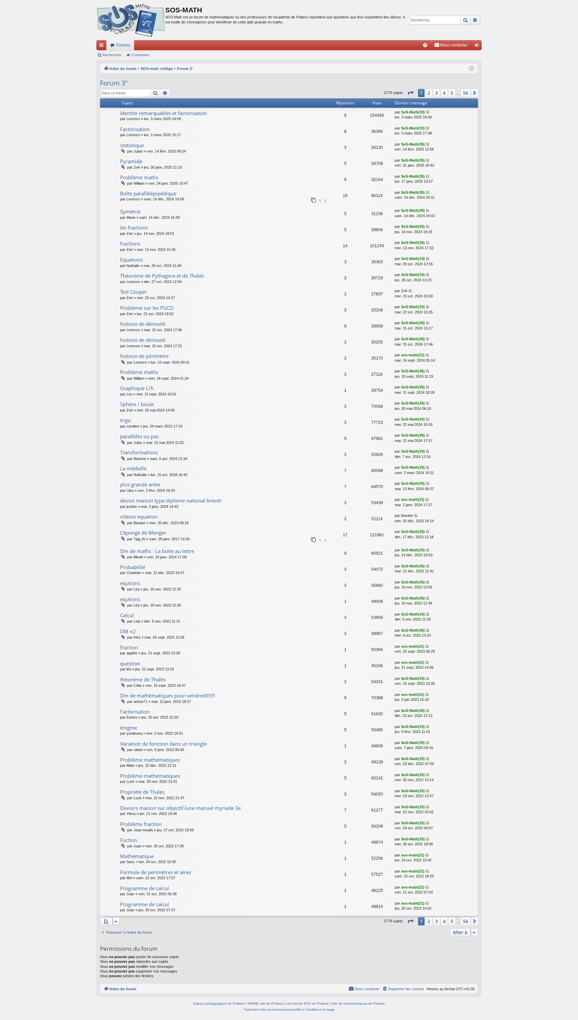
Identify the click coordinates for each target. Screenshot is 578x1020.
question (130, 663)
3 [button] (436, 93)
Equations (131, 259)
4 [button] (444, 93)
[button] (410, 93)
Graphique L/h (137, 388)
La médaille (133, 468)
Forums (123, 45)
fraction (129, 647)
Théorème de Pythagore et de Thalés (162, 275)
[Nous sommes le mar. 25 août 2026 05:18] (471, 69)
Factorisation (135, 129)
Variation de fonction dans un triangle (163, 743)
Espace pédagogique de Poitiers (218, 1003)
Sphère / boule (137, 404)
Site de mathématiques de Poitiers (358, 1003)
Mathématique (137, 856)
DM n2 (128, 631)
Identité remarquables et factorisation (163, 113)
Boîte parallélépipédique (148, 193)
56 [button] (465, 93)
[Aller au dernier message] (428, 112)
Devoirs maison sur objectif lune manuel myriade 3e (180, 808)
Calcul (127, 615)
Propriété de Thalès (142, 792)
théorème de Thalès (143, 679)
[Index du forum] (130, 20)
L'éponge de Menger (143, 532)
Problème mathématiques (150, 759)
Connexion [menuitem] (478, 46)
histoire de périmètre (144, 356)
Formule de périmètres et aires (155, 872)
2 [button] (428, 93)
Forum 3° (114, 83)
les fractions (134, 227)
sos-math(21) (412, 355)
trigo (125, 420)
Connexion (140, 55)
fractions (130, 243)
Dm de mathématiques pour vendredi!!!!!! (167, 695)
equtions (130, 583)
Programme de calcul (144, 888)
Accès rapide (102, 46)
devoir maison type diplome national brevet (170, 500)
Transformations (139, 452)
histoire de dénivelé (142, 323)
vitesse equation (139, 516)
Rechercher (112, 55)
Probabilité (132, 567)
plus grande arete (140, 484)
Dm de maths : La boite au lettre (157, 551)
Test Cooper (133, 291)
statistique (132, 145)
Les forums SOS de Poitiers (307, 1003)
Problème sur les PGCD (147, 307)
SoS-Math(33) (413, 112)
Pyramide (131, 161)
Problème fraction (141, 824)
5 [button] (452, 93)
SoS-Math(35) (413, 144)
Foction (128, 840)
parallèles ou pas (139, 436)
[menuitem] (425, 45)
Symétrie (130, 211)
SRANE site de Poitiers (265, 1003)
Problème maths (139, 177)
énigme (128, 727)
